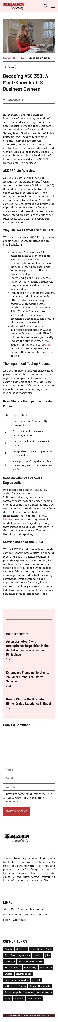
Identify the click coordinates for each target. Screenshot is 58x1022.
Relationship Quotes (16, 979)
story (8, 998)
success (19, 998)
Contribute (19, 919)
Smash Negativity (40, 986)
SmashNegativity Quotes (19, 992)
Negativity (30, 967)
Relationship (24, 973)
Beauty (8, 949)
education (36, 949)
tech (20, 99)
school (36, 979)
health (37, 955)
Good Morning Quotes (17, 955)
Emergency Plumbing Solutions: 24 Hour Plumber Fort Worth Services (27, 676)
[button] (45, 6)
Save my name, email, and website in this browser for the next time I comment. (29, 797)
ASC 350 (46, 344)
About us (8, 909)
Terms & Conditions (37, 914)
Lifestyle (10, 961)
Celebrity (21, 949)
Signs (22, 986)
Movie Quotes (12, 967)
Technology (34, 998)
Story (6, 919)
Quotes (8, 973)
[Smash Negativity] (13, 6)
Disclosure (36, 909)
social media (44, 992)
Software (9, 66)
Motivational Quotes (30, 961)
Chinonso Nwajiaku (39, 57)
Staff (9, 659)
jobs (47, 955)
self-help (10, 986)
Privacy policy (12, 914)
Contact (22, 909)
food (48, 949)
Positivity (46, 967)
